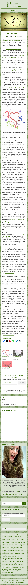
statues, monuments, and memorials (10, 567)
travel (15, 569)
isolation (21, 552)
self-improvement (6, 564)
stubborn (21, 567)
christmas (18, 539)
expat (15, 544)
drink (16, 542)
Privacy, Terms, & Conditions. (17, 582)
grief (3, 548)
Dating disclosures (6, 367)
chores (13, 539)
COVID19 (20, 541)
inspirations (15, 552)
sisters (6, 566)
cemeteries (10, 537)
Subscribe (22, 382)
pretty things (16, 559)
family (3, 545)
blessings (4, 536)
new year (16, 555)
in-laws (10, 552)
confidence (12, 390)
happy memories (8, 548)
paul (18, 558)
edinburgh (20, 542)
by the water (14, 536)
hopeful (22, 550)
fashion (7, 545)
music (7, 555)
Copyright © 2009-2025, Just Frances (11, 581)
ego (19, 390)
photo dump (5, 559)
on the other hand (9, 273)
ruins (10, 563)
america (3, 534)
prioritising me (7, 391)
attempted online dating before (13, 49)
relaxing (6, 563)
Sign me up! (6, 519)
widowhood (19, 391)
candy (19, 536)
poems (10, 559)
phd (21, 558)
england (4, 544)
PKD (18, 491)
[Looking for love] (7, 353)
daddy (3, 542)
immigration (4, 552)
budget (8, 536)
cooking (15, 541)
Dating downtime (17, 356)
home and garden (11, 550)
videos (19, 569)
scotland (19, 563)
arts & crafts (13, 534)
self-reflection (14, 564)
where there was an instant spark (13, 222)
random (14, 391)
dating (16, 390)
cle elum (23, 539)
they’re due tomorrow (8, 335)
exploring (20, 544)
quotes (14, 561)
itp (24, 552)
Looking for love (5, 356)
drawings (12, 542)
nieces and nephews (6, 556)
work (9, 572)
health (14, 548)
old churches (18, 556)
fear (21, 390)
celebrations (4, 537)
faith (24, 544)
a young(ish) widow (7, 493)
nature (11, 555)
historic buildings (21, 548)
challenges (16, 537)
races (18, 561)
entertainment (10, 544)
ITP (21, 491)
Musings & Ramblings (10, 389)
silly (3, 566)
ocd (3, 391)
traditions (11, 569)
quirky (11, 391)
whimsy (11, 570)
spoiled (10, 566)
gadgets (4, 547)
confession (7, 390)
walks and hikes (5, 570)
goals (21, 547)
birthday (19, 534)
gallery (8, 547)
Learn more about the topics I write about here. (12, 494)
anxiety (8, 534)
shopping (20, 564)
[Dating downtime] (18, 353)
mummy (3, 555)
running (14, 563)
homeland (17, 550)
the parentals (5, 569)
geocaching (16, 547)
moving (22, 553)
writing (12, 572)
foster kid (18, 545)
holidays (4, 550)
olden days (4, 558)
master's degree (9, 553)
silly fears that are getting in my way (14, 87)
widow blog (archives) (19, 570)
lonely (3, 553)
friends (22, 545)
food (14, 545)
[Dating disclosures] (7, 364)
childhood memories (6, 539)
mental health (17, 553)
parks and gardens (12, 558)
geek (24, 390)
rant (3, 563)
